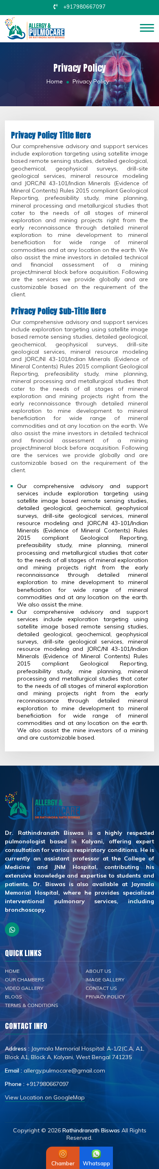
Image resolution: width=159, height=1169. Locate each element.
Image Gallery (105, 979)
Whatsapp (96, 1163)
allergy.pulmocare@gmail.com (64, 1070)
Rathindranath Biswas (91, 1130)
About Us (98, 971)
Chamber (63, 1163)
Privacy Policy (105, 997)
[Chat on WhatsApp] (12, 929)
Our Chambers (24, 979)
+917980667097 (84, 6)
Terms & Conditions (31, 1005)
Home (54, 81)
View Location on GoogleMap (45, 1097)
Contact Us (101, 988)
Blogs (13, 997)
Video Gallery (24, 988)
